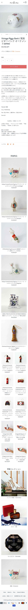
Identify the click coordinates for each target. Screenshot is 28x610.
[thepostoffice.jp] (14, 2)
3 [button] (12, 34)
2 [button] (9, 34)
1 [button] (6, 34)
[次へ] (26, 34)
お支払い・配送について (7, 596)
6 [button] (21, 34)
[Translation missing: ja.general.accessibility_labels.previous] (1, 34)
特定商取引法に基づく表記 (20, 596)
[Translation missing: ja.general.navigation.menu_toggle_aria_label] (2, 2)
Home (4, 592)
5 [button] (18, 34)
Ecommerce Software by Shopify (18, 600)
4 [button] (15, 34)
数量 (2, 57)
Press (14, 592)
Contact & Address (21, 592)
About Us (9, 592)
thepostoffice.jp (9, 600)
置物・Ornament (16, 51)
